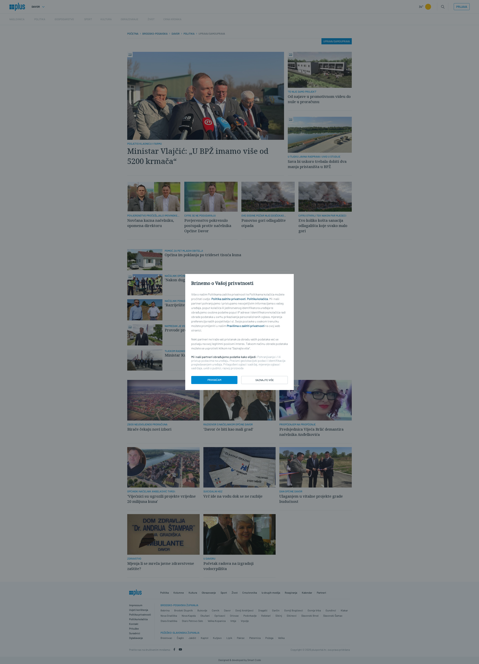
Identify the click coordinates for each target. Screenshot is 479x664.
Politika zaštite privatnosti (228, 299)
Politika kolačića (257, 299)
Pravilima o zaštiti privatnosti (246, 326)
